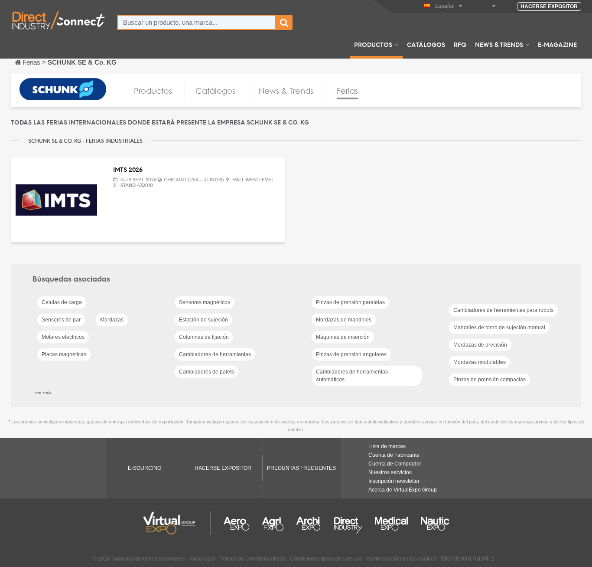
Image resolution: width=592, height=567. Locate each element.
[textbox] (196, 22)
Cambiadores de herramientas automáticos (352, 376)
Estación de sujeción (203, 320)
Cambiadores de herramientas (215, 354)
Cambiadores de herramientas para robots (503, 310)
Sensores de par (61, 320)
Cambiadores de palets (206, 372)
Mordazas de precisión (480, 345)
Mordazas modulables (479, 362)
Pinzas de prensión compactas (489, 380)
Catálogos (426, 44)
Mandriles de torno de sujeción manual (499, 327)
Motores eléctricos (63, 337)
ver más (43, 392)
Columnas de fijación (204, 337)
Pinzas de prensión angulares (351, 354)
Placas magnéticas (64, 354)
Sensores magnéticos (204, 302)
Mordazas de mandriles (343, 320)
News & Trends (499, 44)
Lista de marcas (387, 446)
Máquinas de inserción (343, 337)
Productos (373, 44)
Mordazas (112, 320)
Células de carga (62, 302)
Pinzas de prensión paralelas (350, 302)
